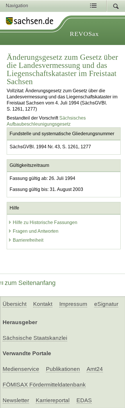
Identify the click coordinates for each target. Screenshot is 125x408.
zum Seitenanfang (30, 282)
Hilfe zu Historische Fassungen (45, 222)
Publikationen (63, 369)
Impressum (73, 304)
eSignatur (106, 304)
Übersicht (14, 304)
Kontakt (42, 304)
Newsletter (16, 400)
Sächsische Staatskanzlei (35, 338)
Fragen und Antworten (35, 231)
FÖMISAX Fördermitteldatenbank (44, 385)
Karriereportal (52, 400)
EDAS (84, 400)
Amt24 (95, 369)
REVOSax (84, 33)
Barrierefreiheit (28, 240)
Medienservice (21, 369)
